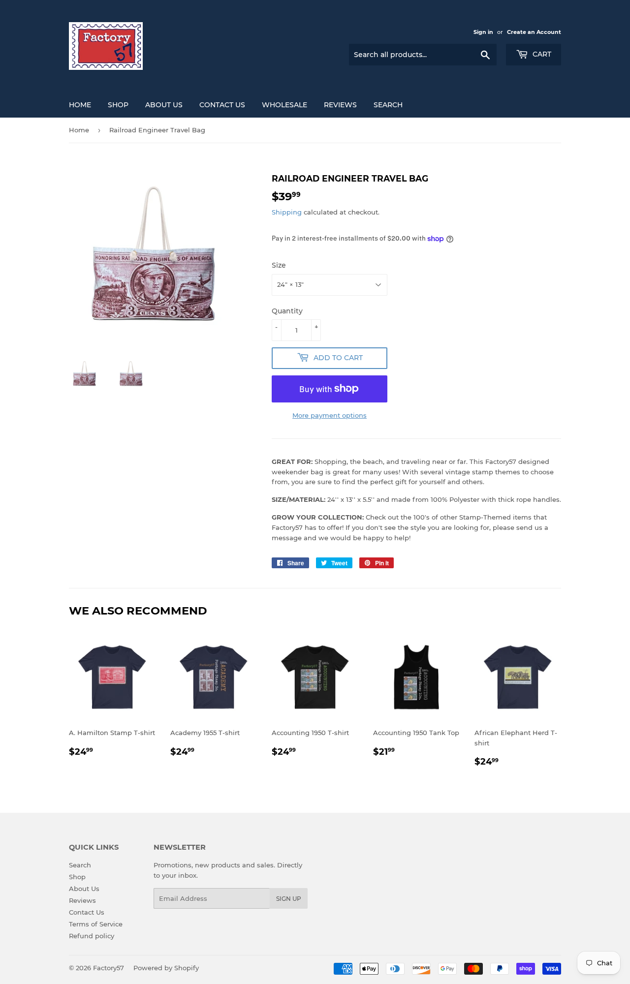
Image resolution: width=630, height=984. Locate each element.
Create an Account (534, 32)
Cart (541, 54)
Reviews (340, 104)
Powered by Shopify (166, 968)
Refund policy (91, 936)
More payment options (329, 415)
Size (279, 265)
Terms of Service (96, 924)
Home (79, 130)
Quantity (287, 311)
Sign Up (288, 898)
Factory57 (108, 968)
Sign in (483, 32)
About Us (164, 104)
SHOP (118, 104)
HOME (80, 104)
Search (388, 104)
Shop (77, 877)
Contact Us (222, 104)
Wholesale (284, 104)
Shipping (287, 212)
